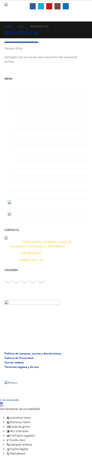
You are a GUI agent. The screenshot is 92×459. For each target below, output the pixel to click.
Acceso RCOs (21, 156)
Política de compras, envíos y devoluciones (32, 353)
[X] (41, 6)
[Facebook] (33, 6)
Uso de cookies (14, 362)
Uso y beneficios (23, 117)
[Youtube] (49, 6)
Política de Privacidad (18, 358)
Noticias (13, 187)
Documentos (27, 164)
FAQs (16, 125)
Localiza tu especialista (27, 133)
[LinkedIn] (66, 6)
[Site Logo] (15, 6)
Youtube (24, 279)
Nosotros (13, 93)
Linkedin (41, 279)
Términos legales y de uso (21, 367)
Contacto (13, 195)
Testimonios (15, 179)
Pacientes (14, 101)
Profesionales (16, 140)
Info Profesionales (24, 148)
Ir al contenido (9, 400)
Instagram (33, 279)
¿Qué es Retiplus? (24, 109)
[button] (80, 6)
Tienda (23, 172)
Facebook (8, 279)
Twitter (16, 279)
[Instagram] (57, 6)
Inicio (11, 86)
